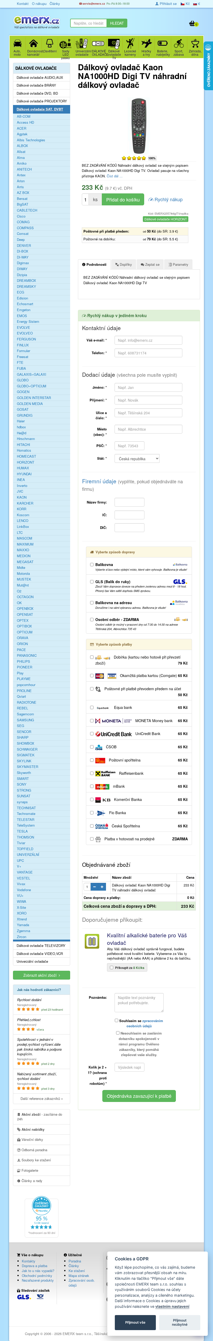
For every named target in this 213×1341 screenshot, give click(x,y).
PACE (21, 650)
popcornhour (26, 685)
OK (19, 603)
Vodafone (24, 890)
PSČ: (101, 445)
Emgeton (23, 310)
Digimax (23, 263)
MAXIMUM (25, 544)
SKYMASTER (27, 767)
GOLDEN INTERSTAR (34, 398)
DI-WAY (23, 257)
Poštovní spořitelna (148, 760)
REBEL (22, 708)
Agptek (22, 134)
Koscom (23, 515)
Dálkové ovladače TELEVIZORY (41, 946)
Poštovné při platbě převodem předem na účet (145, 691)
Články (74, 1265)
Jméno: (99, 387)
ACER (21, 128)
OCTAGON (25, 597)
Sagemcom (25, 714)
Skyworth (24, 773)
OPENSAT (25, 614)
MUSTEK (24, 579)
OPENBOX (25, 608)
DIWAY (22, 269)
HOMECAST (26, 456)
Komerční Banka (150, 799)
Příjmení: (98, 399)
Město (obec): (100, 432)
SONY (21, 784)
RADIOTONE (26, 702)
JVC (20, 491)
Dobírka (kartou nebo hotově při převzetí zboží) (141, 660)
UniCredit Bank (161, 733)
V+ (19, 866)
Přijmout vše (135, 1322)
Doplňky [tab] (125, 264)
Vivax (21, 884)
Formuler (23, 351)
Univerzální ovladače (32, 961)
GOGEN (23, 392)
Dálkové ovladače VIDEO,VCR (40, 954)
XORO (21, 913)
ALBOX (22, 146)
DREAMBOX (26, 280)
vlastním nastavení (172, 1306)
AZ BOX (23, 193)
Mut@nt (23, 585)
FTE (20, 362)
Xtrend (22, 919)
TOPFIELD (25, 849)
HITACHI (23, 445)
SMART (23, 779)
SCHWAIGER (27, 749)
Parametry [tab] (180, 264)
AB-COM (23, 116)
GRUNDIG (24, 415)
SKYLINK (24, 761)
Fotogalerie (29, 1170)
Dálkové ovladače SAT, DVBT (40, 109)
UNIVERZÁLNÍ (28, 855)
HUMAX (23, 468)
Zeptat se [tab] (151, 264)
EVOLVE (23, 327)
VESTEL (23, 878)
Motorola (23, 573)
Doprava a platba (34, 1265)
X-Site (21, 907)
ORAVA (22, 638)
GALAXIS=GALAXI (31, 374)
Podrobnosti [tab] (95, 264)
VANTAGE (25, 872)
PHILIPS (23, 661)
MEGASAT (25, 562)
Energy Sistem (28, 321)
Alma (21, 158)
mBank (150, 786)
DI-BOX (22, 251)
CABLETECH (27, 210)
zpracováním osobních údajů (145, 1023)
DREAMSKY (26, 286)
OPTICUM (24, 632)
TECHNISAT (26, 808)
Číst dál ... (115, 175)
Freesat (22, 357)
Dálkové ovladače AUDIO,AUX (40, 77)
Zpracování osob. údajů (82, 1283)
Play (20, 673)
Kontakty (28, 1261)
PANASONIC (27, 655)
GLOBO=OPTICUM (31, 386)
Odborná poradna (34, 1149)
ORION (22, 644)
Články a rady (31, 1180)
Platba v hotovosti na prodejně (145, 838)
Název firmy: (97, 502)
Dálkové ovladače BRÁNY (36, 85)
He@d (21, 433)
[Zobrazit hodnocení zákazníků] (134, 158)
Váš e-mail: (96, 340)
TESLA (22, 831)
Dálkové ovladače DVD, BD (37, 93)
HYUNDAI (24, 474)
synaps (22, 802)
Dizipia (22, 275)
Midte (21, 567)
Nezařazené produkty (38, 1280)
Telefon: (99, 352)
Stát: (102, 458)
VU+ (20, 895)
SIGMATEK (26, 755)
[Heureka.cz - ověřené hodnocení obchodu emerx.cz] (41, 1216)
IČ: (104, 514)
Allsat (21, 152)
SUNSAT (23, 796)
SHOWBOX (25, 743)
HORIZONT (25, 462)
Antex (21, 175)
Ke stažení (77, 1270)
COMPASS (25, 228)
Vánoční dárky (32, 1139)
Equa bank (150, 707)
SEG (20, 726)
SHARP (23, 737)
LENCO (22, 521)
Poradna (75, 1261)
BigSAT (22, 204)
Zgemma (23, 931)
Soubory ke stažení (36, 1159)
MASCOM (24, 538)
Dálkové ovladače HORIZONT (165, 219)
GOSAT (23, 409)
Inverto (22, 486)
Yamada (23, 925)
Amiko (21, 163)
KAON (21, 497)
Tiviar (21, 843)
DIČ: (103, 527)
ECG (20, 292)
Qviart (21, 696)
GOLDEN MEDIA (30, 404)
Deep (21, 240)
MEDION (23, 556)
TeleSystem (26, 825)
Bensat (22, 199)
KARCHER (25, 503)
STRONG (24, 790)
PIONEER (24, 667)
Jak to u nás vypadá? (38, 1270)
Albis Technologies (31, 140)
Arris (20, 187)
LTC (20, 532)
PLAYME (24, 679)
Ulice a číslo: (101, 415)
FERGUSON (26, 339)
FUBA (21, 368)
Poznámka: (98, 997)
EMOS (22, 316)
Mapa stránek (79, 1275)
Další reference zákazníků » (42, 1098)
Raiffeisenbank (153, 773)
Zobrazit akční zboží (41, 975)
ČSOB (146, 746)
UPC (20, 860)
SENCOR (24, 732)
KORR (21, 509)
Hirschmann (26, 439)
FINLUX (23, 345)
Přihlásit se (168, 3)
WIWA (21, 901)
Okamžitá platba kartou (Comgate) (153, 675)
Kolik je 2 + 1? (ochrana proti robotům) (97, 1075)
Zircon (21, 937)
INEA (21, 480)
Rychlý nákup (168, 199)
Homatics (24, 450)
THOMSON (25, 837)
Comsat (23, 234)
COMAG (23, 222)
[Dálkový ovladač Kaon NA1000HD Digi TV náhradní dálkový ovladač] (139, 126)
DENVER (24, 245)
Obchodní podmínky (37, 1275)
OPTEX (23, 620)
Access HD (25, 122)
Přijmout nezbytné (180, 1322)
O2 (19, 591)
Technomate (26, 814)
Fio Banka (148, 812)
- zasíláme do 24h (39, 1117)
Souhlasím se (140, 1023)
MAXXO (23, 550)
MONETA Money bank (161, 720)
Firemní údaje (132, 484)
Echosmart (25, 304)
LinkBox (23, 527)
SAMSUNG (25, 720)
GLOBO (23, 380)
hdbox (21, 427)
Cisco (21, 216)
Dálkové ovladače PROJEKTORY (42, 101)
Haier (21, 421)
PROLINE (24, 691)
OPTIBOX (24, 626)
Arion (21, 181)
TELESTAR (25, 820)
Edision (22, 298)
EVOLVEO (25, 333)
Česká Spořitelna (149, 825)
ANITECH (24, 169)
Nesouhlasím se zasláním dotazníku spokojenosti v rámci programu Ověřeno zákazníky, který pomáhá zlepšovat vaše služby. (140, 1044)
